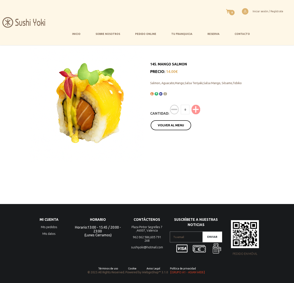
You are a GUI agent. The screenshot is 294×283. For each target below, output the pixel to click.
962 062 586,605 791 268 (147, 238)
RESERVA (213, 33)
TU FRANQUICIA (181, 33)
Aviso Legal (153, 268)
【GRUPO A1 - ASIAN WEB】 (187, 272)
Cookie (132, 268)
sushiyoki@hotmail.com (147, 247)
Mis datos (49, 233)
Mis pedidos (49, 227)
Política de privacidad (183, 268)
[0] (228, 11)
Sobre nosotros (108, 33)
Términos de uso (108, 268)
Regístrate (277, 11)
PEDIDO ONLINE (145, 33)
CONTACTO (242, 33)
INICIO (76, 33)
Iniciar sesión (260, 11)
